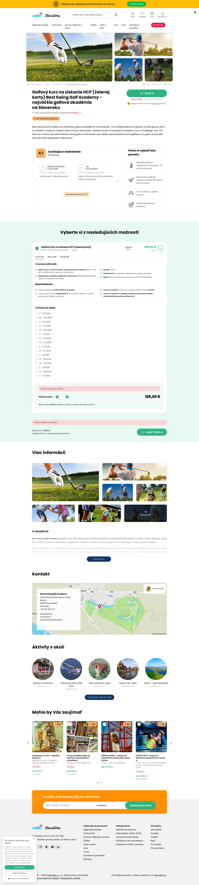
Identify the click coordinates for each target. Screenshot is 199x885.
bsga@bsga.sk (46, 614)
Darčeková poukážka (134, 26)
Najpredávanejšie (40, 25)
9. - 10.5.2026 (44, 321)
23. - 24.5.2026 (45, 330)
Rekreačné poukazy (126, 829)
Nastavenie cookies (70, 878)
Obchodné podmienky (127, 837)
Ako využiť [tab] (51, 256)
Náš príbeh (156, 829)
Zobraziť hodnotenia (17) (76, 194)
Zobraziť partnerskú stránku (51, 619)
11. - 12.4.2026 (44, 313)
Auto (116, 25)
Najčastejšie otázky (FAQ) (129, 833)
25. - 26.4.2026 (45, 317)
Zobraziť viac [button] (99, 559)
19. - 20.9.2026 (45, 371)
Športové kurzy (57, 84)
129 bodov (155, 104)
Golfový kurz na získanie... (58, 173)
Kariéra (154, 837)
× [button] (34, 839)
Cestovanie (56, 25)
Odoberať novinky (140, 805)
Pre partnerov (158, 848)
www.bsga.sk (45, 616)
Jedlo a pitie (103, 26)
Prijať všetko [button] (19, 867)
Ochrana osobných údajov (45, 878)
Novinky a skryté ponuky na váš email (71, 797)
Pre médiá (156, 844)
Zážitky (94, 25)
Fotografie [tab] (64, 256)
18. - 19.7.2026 (45, 351)
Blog (153, 840)
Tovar (123, 25)
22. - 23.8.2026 (45, 363)
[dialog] (19, 859)
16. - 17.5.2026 (45, 326)
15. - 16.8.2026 (45, 359)
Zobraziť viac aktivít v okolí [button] (99, 697)
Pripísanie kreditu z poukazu (130, 844)
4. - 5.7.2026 (44, 346)
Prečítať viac (26, 863)
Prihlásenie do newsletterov (129, 840)
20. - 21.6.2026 (45, 342)
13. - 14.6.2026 (45, 338)
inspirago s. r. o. (54, 875)
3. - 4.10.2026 (44, 375)
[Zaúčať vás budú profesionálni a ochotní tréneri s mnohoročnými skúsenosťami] (128, 69)
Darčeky (159, 25)
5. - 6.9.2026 (44, 367)
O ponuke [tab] (39, 256)
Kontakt (154, 833)
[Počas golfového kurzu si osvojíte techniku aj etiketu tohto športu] (151, 492)
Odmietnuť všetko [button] (19, 873)
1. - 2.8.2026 (44, 355)
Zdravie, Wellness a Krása (73, 26)
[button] (35, 175)
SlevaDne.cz (160, 875)
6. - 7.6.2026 (44, 334)
